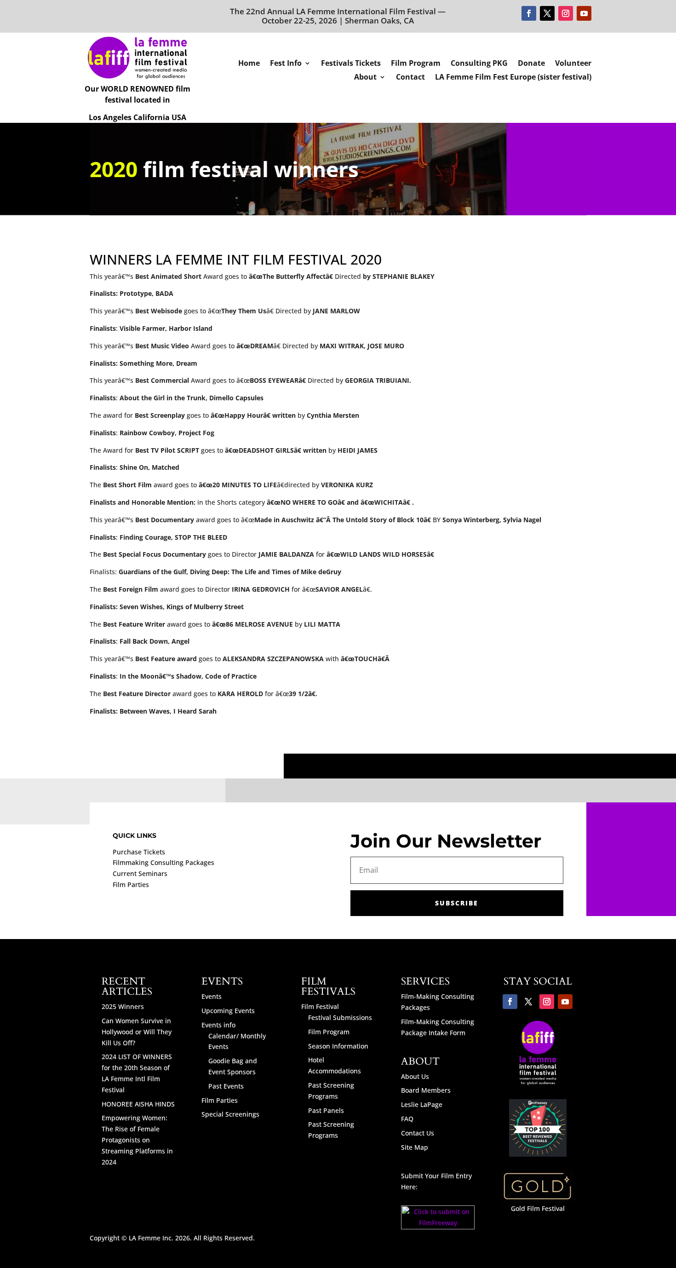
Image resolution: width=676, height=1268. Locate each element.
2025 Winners (123, 1006)
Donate (531, 64)
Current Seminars (140, 873)
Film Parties (131, 884)
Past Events (226, 1086)
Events (211, 996)
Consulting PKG (479, 64)
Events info (218, 1024)
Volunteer (573, 64)
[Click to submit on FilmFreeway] (438, 1226)
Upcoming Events (228, 1010)
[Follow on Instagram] (565, 13)
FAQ (407, 1118)
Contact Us (417, 1133)
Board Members (426, 1090)
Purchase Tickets (139, 851)
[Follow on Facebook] (528, 13)
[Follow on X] (547, 13)
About (365, 78)
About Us (415, 1076)
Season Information (338, 1046)
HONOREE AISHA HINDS (138, 1104)
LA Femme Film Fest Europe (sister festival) (513, 78)
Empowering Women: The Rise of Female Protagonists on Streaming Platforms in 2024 (137, 1139)
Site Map (414, 1147)
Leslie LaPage (421, 1104)
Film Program (416, 64)
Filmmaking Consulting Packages (163, 862)
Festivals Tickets (351, 64)
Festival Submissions (340, 1017)
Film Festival (320, 1006)
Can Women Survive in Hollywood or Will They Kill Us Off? (137, 1031)
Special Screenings (230, 1114)
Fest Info (286, 64)
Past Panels (326, 1110)
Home (249, 64)
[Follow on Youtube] (584, 13)
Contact (410, 78)
